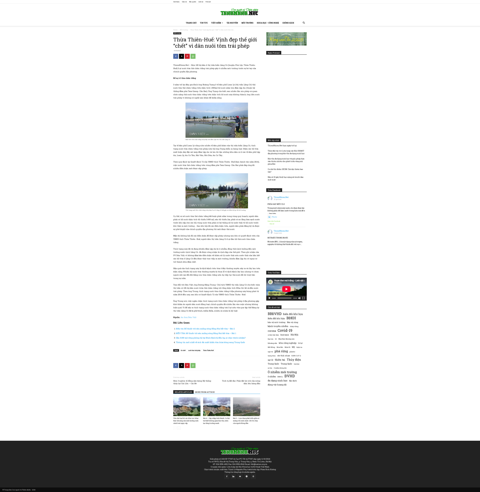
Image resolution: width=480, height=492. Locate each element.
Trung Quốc (286, 363)
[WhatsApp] (193, 56)
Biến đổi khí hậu (276, 318)
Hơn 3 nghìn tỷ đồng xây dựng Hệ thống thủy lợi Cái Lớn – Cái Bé (192, 382)
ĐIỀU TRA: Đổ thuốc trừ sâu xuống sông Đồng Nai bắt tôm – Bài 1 (206, 333)
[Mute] (299, 298)
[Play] (269, 298)
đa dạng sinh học (278, 380)
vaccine (296, 364)
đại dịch (293, 380)
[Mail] (240, 476)
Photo (274, 217)
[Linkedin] (233, 476)
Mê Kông (271, 347)
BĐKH (291, 318)
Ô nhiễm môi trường (282, 372)
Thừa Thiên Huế (208, 350)
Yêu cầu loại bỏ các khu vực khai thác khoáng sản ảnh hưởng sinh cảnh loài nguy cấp (185, 420)
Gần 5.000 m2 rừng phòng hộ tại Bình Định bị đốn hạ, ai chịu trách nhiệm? (211, 338)
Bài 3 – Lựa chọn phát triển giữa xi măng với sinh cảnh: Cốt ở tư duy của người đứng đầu (246, 420)
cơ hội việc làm (273, 335)
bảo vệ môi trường (276, 322)
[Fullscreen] (303, 298)
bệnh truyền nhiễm (278, 326)
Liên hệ (200, 2)
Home (175, 30)
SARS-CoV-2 (296, 356)
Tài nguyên (232, 23)
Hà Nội (294, 334)
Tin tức (204, 23)
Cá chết (183, 350)
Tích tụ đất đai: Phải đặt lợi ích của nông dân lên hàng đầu (241, 382)
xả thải (270, 368)
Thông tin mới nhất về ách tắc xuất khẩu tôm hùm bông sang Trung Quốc (210, 342)
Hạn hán (270, 339)
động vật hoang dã (277, 384)
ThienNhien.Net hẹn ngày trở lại (282, 145)
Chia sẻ (272, 224)
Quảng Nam (272, 356)
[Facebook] (175, 56)
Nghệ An (299, 347)
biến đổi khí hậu (293, 314)
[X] (181, 56)
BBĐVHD (275, 313)
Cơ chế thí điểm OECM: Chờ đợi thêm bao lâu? (285, 170)
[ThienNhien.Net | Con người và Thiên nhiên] (240, 12)
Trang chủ (191, 23)
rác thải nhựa (283, 355)
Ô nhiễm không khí (280, 368)
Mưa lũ (287, 347)
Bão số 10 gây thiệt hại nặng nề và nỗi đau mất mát (285, 178)
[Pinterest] (187, 56)
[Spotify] (246, 476)
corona (272, 331)
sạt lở (270, 360)
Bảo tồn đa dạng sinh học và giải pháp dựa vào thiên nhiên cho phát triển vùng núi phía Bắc (286, 161)
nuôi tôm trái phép (194, 350)
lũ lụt (300, 343)
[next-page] (178, 428)
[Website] (253, 476)
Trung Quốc (273, 363)
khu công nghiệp (287, 343)
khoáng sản (272, 343)
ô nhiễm (272, 376)
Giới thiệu (176, 2)
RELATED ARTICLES (183, 392)
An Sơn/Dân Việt (188, 317)
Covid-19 (285, 330)
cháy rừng (294, 326)
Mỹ (293, 347)
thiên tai (280, 359)
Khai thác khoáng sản (286, 339)
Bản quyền (192, 2)
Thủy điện (294, 359)
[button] (304, 23)
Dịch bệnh (284, 335)
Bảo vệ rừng (292, 322)
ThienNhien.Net (281, 197)
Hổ (276, 339)
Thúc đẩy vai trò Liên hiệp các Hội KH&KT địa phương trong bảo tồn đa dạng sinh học (286, 152)
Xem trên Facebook (274, 221)
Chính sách (288, 23)
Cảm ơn (184, 2)
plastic (292, 352)
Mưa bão (280, 347)
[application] (286, 289)
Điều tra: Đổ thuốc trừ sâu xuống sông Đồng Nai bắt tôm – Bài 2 (205, 328)
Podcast (208, 2)
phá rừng (281, 351)
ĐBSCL (280, 377)
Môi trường (247, 23)
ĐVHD (289, 376)
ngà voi (270, 352)
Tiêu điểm (216, 23)
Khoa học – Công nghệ (268, 23)
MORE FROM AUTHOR (205, 392)
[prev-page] (174, 428)
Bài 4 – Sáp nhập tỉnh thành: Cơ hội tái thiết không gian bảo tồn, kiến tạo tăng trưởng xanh (216, 420)
